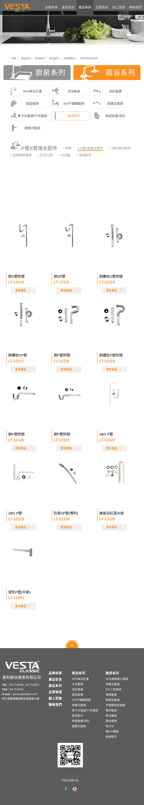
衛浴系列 (40, 58)
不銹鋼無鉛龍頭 (115, 705)
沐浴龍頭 (73, 91)
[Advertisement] (72, 192)
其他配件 (85, 155)
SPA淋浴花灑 (32, 91)
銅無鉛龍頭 (113, 699)
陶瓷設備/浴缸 (115, 116)
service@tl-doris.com (25, 694)
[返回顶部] (72, 647)
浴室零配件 (69, 58)
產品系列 (85, 7)
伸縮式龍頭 (113, 684)
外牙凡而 (46, 155)
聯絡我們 (135, 7)
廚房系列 (50, 72)
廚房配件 (111, 736)
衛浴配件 (54, 58)
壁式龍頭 (111, 715)
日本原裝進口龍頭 (117, 678)
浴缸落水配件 (121, 148)
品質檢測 (102, 7)
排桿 (68, 148)
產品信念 (68, 7)
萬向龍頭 (111, 710)
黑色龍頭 (111, 720)
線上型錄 (118, 7)
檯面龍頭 (111, 694)
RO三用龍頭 (113, 689)
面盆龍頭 (32, 103)
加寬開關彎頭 (21, 155)
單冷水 (110, 726)
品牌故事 (51, 7)
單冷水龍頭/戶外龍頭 (32, 116)
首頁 (13, 58)
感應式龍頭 (32, 128)
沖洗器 (65, 155)
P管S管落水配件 (89, 58)
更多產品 (21, 290)
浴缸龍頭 (115, 91)
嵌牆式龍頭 (115, 103)
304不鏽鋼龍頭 (73, 103)
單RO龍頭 (112, 731)
